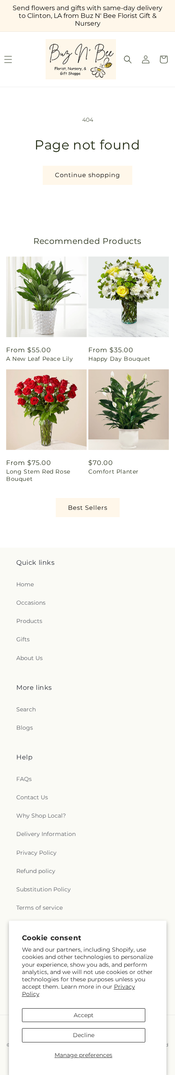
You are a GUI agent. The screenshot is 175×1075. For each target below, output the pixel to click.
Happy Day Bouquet (119, 358)
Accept (84, 1015)
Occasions (31, 602)
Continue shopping (87, 175)
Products (29, 621)
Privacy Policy (36, 852)
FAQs (24, 779)
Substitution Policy (43, 889)
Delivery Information (46, 834)
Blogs (24, 727)
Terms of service (39, 907)
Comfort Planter (113, 471)
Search (26, 709)
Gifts (23, 639)
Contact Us (32, 797)
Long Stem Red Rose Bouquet (38, 475)
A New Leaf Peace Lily (39, 358)
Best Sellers (87, 507)
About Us (29, 658)
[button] (128, 59)
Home (25, 584)
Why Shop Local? (41, 815)
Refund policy (35, 871)
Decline (83, 1035)
